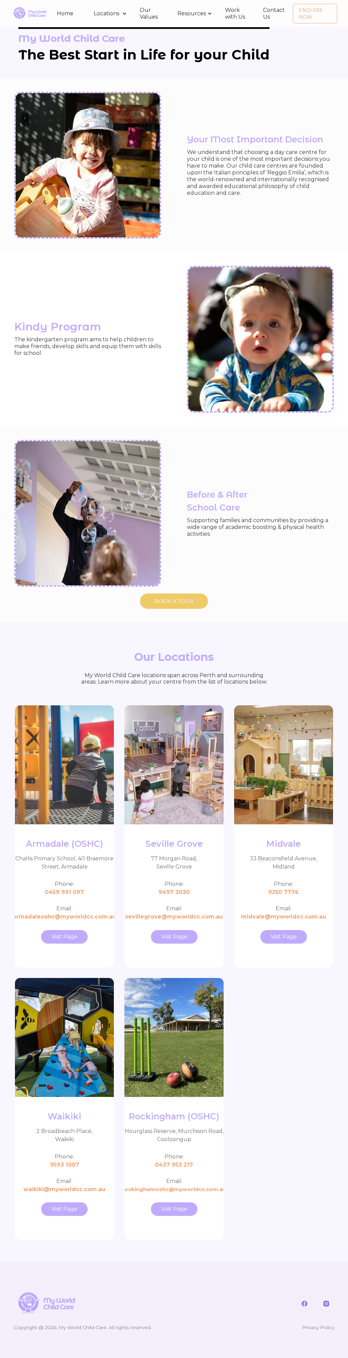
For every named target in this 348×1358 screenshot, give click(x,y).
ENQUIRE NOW (311, 13)
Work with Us (235, 13)
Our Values (149, 13)
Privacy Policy (318, 1327)
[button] (106, 13)
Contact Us (274, 13)
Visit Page (64, 936)
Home (65, 13)
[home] (30, 13)
